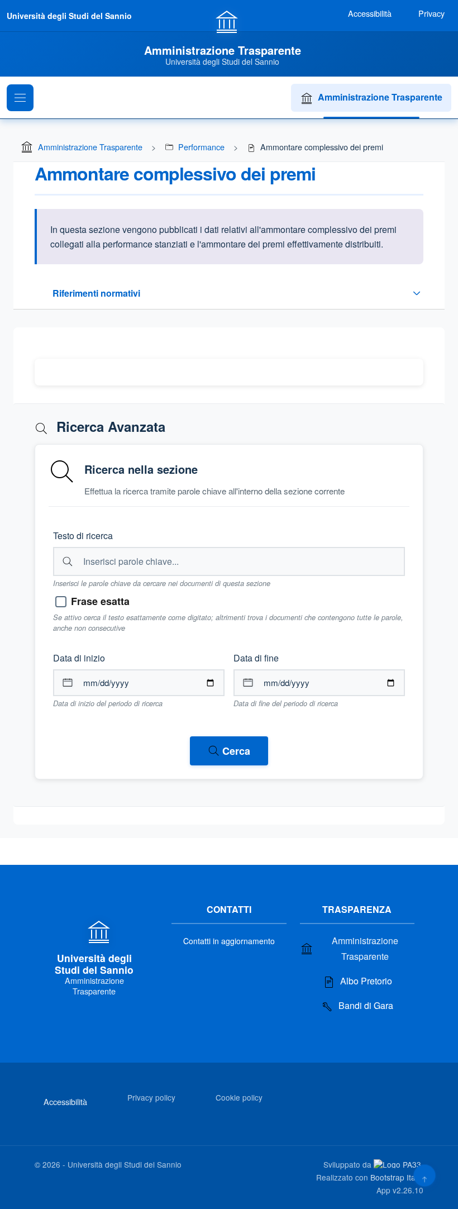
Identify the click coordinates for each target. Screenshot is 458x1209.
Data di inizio (79, 657)
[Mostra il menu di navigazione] (20, 97)
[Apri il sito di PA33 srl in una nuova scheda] (398, 1163)
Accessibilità (65, 1101)
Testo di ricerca (83, 535)
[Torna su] (424, 1175)
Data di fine (256, 657)
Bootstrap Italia (396, 1177)
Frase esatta (100, 601)
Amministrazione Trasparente (380, 97)
